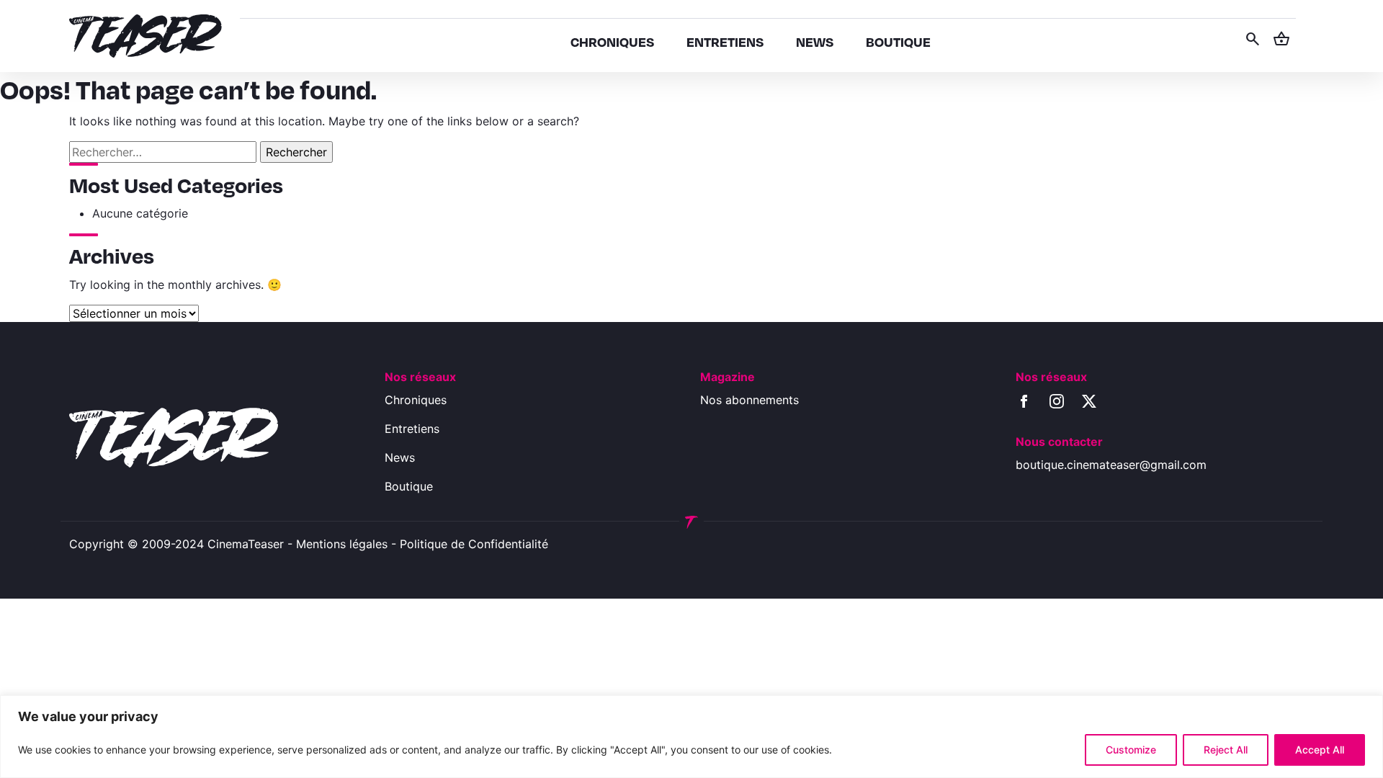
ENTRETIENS (725, 41)
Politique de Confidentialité (474, 544)
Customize (1131, 749)
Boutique (409, 486)
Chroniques (416, 400)
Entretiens (412, 428)
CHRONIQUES (612, 41)
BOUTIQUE (898, 41)
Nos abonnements (749, 400)
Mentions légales (342, 544)
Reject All (1226, 749)
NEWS (814, 41)
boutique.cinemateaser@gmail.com (1111, 464)
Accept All (1319, 749)
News (400, 457)
